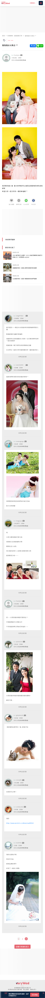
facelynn (17, 55)
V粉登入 (32, 3)
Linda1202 (19, 807)
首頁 (3, 36)
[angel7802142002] (8, 318)
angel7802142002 (22, 316)
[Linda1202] (8, 809)
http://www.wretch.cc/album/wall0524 (20, 823)
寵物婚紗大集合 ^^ (30, 36)
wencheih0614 (21, 365)
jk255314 (19, 641)
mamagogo (20, 441)
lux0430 (19, 843)
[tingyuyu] (8, 523)
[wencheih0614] (8, 368)
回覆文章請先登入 (22, 946)
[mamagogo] (8, 444)
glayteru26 (19, 715)
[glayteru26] (8, 718)
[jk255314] (8, 644)
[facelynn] (6, 58)
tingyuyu (19, 521)
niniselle (19, 780)
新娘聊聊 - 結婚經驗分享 (14, 36)
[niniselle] (8, 783)
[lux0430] (8, 845)
